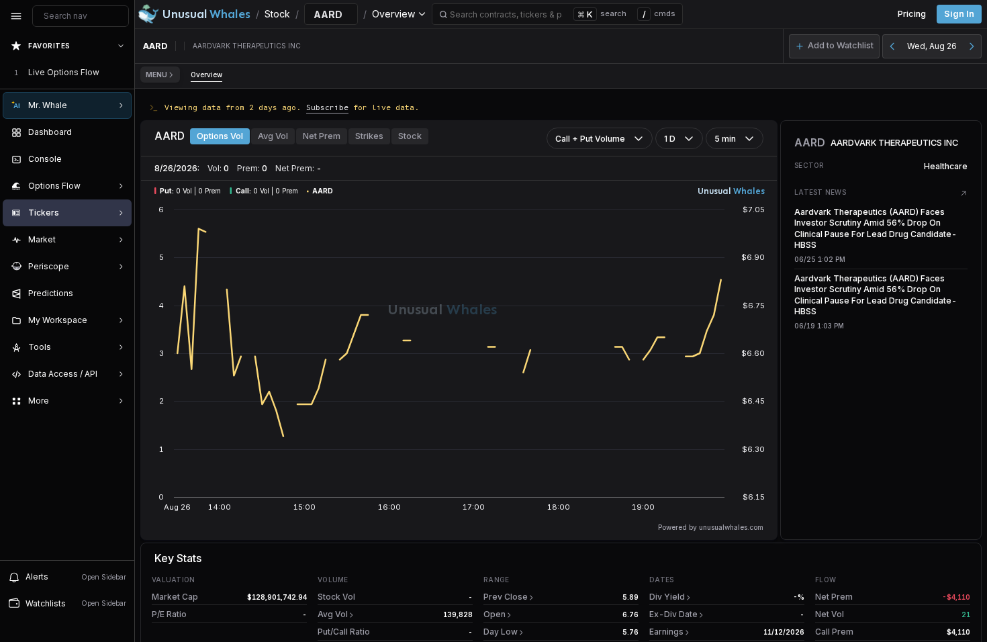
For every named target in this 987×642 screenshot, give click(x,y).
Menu (156, 75)
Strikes (369, 136)
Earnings (666, 632)
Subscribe (327, 107)
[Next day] (971, 46)
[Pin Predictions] (118, 293)
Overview (206, 75)
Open (494, 614)
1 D (669, 139)
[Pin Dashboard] (118, 132)
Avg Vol (273, 136)
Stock (410, 136)
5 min (725, 139)
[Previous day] (892, 46)
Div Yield (667, 597)
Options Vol (220, 136)
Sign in (959, 14)
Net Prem (321, 136)
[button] (834, 46)
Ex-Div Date (673, 614)
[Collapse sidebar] (16, 16)
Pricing (912, 14)
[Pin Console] (118, 159)
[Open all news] (963, 193)
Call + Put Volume (590, 139)
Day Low (500, 632)
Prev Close (505, 597)
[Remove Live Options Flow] (122, 72)
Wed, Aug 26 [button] (932, 46)
